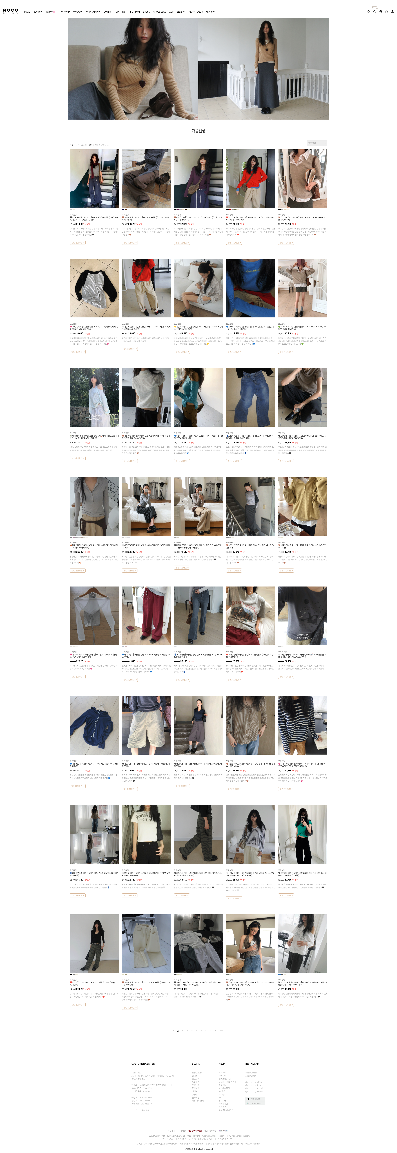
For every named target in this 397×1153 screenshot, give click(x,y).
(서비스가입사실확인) (252, 1144)
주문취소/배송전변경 (227, 1082)
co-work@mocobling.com (214, 1136)
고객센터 (195, 1085)
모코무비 (195, 1079)
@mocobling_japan (254, 1085)
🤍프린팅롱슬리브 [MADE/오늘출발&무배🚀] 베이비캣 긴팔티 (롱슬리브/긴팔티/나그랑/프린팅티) (302, 655)
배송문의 (222, 1073)
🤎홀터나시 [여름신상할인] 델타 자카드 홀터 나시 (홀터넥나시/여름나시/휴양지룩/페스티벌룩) (250, 983)
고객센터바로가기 (226, 1110)
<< (167, 1030)
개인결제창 (223, 1104)
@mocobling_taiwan (254, 1091)
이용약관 (182, 1131)
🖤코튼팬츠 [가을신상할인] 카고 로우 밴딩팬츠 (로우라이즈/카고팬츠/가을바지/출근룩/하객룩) (302, 437)
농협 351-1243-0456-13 (142, 1104)
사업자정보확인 (210, 1131)
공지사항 (195, 1088)
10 (215, 1030)
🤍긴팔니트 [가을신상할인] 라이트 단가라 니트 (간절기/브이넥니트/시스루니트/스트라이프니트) (250, 874)
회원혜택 (195, 1076)
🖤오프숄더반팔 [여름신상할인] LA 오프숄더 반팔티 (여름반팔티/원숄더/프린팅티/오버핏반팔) (198, 983)
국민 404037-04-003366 (142, 1097)
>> (230, 1030)
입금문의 (222, 1085)
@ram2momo (251, 1076)
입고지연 (222, 1100)
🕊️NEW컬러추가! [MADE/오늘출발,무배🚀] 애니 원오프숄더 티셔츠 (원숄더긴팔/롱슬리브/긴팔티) (94, 437)
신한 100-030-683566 (141, 1100)
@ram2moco (251, 1073)
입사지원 (195, 1097)
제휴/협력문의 (198, 1100)
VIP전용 (222, 1091)
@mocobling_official (254, 1082)
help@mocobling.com (241, 1136)
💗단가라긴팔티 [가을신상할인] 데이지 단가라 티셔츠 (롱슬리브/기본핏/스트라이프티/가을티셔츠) (301, 765)
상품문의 (222, 1076)
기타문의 (222, 1094)
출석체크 (195, 1082)
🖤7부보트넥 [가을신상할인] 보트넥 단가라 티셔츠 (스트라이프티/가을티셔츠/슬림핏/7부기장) (94, 218)
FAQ (220, 1097)
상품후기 (195, 1094)
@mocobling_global (254, 1088)
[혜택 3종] (374, 12)
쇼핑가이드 (172, 1131)
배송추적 (222, 1107)
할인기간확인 (77, 243)
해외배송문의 (224, 1088)
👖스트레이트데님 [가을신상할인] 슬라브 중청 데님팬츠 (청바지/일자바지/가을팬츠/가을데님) (249, 437)
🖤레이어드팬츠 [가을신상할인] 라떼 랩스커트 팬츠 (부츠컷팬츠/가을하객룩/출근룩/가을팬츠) (197, 546)
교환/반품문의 (225, 1079)
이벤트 (195, 1091)
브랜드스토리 (197, 1073)
